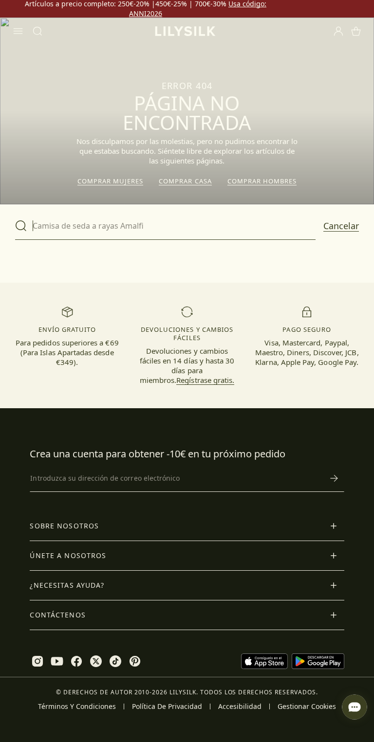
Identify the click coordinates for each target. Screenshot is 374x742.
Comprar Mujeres (110, 181)
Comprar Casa (185, 181)
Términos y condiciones (77, 706)
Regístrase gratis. (205, 380)
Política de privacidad (167, 706)
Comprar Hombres (262, 181)
